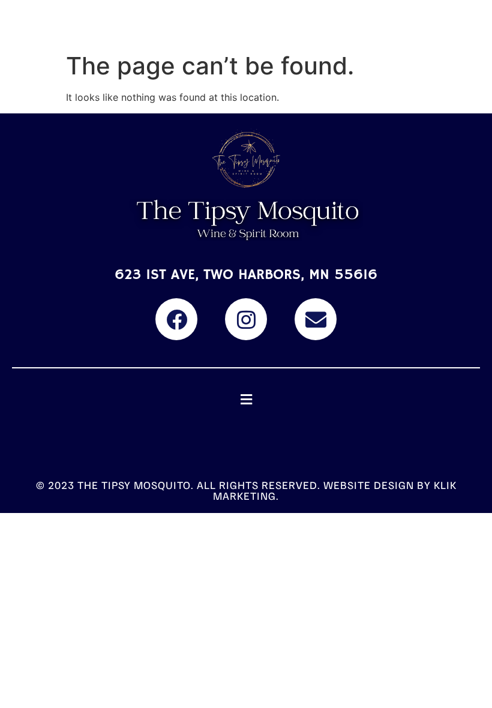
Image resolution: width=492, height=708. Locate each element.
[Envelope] (316, 319)
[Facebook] (176, 319)
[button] (246, 399)
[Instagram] (246, 319)
